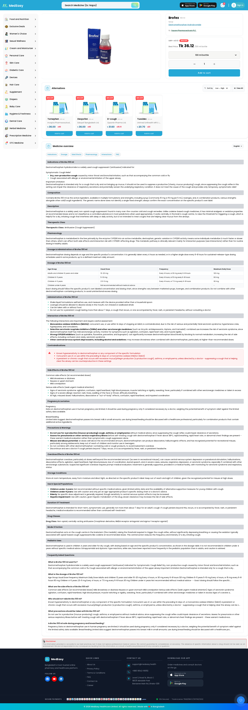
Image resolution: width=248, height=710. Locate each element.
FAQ (117, 154)
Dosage (64, 154)
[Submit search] (135, 5)
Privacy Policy (93, 668)
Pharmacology (91, 154)
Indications (52, 154)
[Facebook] (47, 679)
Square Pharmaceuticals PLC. (183, 30)
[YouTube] (54, 679)
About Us (91, 664)
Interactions (107, 154)
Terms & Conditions (96, 673)
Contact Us (92, 681)
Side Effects (76, 154)
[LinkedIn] (61, 679)
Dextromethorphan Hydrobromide (185, 24)
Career (90, 685)
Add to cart (204, 73)
